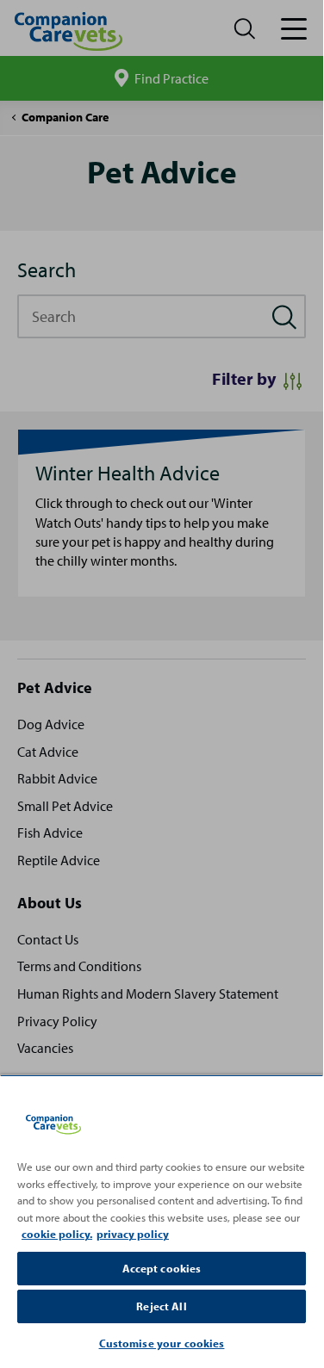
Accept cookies (162, 1268)
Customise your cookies (162, 1343)
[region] (161, 1219)
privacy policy (133, 1234)
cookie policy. (57, 1234)
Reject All (161, 1306)
